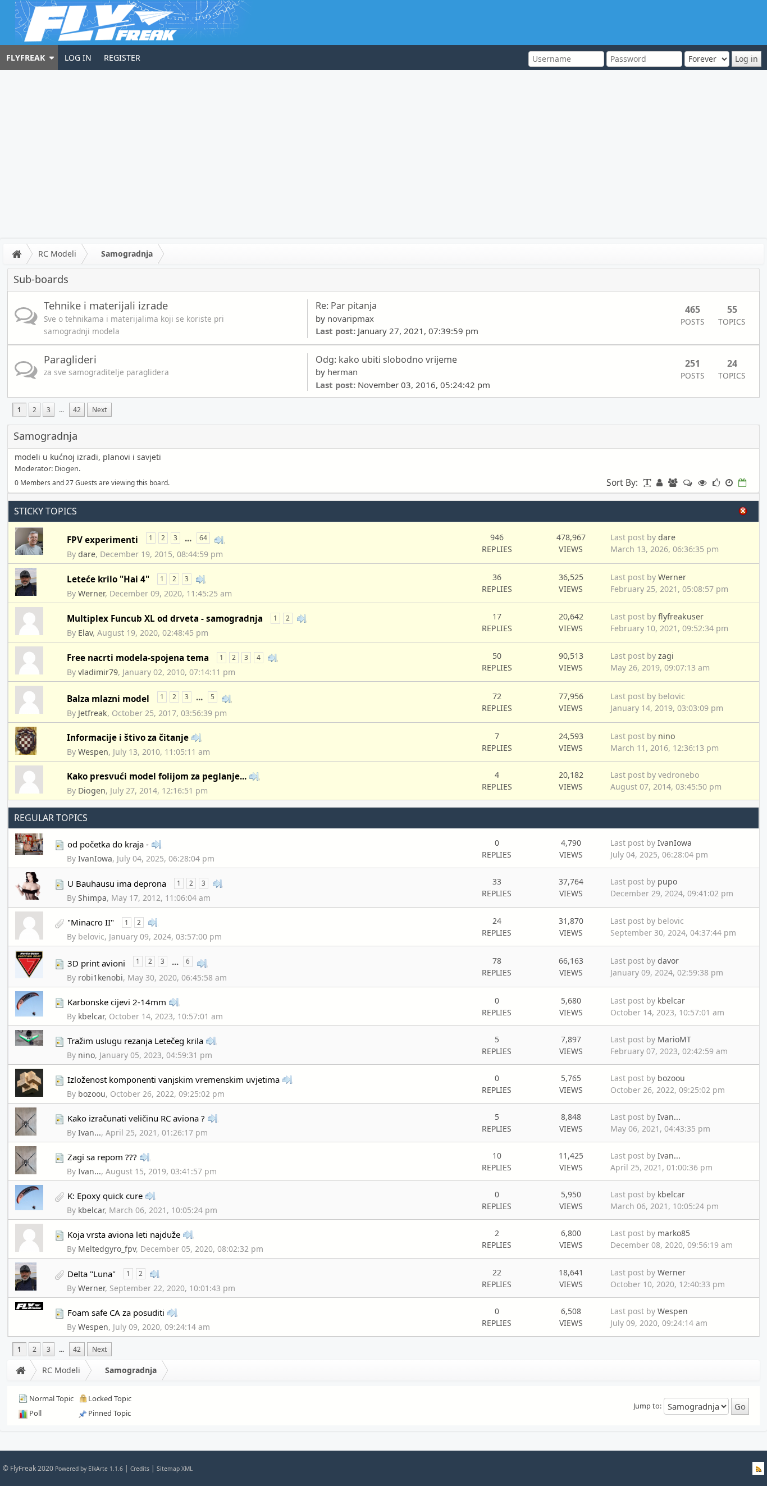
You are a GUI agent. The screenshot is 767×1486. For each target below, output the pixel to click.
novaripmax (350, 318)
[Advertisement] (383, 154)
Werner (91, 593)
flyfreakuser (681, 616)
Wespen (93, 751)
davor (668, 960)
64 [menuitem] (203, 538)
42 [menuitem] (77, 409)
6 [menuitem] (188, 960)
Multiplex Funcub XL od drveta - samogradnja (165, 618)
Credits (139, 1469)
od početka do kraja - (108, 844)
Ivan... (89, 1132)
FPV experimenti (102, 539)
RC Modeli (57, 253)
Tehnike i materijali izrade (106, 305)
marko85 (674, 1233)
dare (86, 554)
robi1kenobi (100, 977)
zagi (666, 655)
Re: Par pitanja (346, 305)
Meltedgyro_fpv (107, 1248)
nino (666, 736)
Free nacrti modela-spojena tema (138, 657)
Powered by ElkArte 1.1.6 (89, 1469)
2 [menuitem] (34, 409)
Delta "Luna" (91, 1273)
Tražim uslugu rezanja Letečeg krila (135, 1040)
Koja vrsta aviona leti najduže (123, 1234)
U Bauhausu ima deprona (116, 883)
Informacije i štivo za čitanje (128, 737)
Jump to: (647, 1406)
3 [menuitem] (49, 409)
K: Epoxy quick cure (105, 1195)
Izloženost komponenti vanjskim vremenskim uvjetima (173, 1079)
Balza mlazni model (108, 698)
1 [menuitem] (19, 409)
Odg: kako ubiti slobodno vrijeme (387, 359)
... (61, 409)
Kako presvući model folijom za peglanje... (156, 776)
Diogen (66, 468)
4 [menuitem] (259, 657)
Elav (85, 632)
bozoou (92, 1093)
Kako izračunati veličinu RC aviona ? (136, 1118)
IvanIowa (95, 858)
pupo (667, 881)
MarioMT (674, 1039)
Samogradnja (127, 253)
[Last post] (219, 539)
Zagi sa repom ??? (102, 1157)
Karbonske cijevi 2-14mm (116, 1002)
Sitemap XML (175, 1469)
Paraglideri (70, 359)
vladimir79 (98, 672)
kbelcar (91, 1016)
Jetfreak (92, 713)
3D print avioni (96, 963)
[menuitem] (29, 57)
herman (342, 371)
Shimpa (92, 897)
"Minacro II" (90, 922)
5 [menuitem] (212, 696)
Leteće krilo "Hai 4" (108, 579)
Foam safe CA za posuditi (116, 1312)
